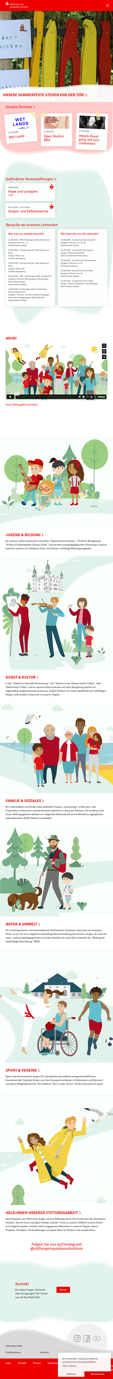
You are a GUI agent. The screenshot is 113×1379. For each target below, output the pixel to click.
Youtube (96, 1338)
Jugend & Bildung (23, 535)
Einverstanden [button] (97, 1374)
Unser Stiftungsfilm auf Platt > (22, 404)
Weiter (63, 1289)
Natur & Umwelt (21, 924)
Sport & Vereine (21, 1070)
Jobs (8, 1363)
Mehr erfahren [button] (69, 1366)
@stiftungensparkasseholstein (56, 1248)
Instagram (77, 1338)
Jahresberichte (14, 1346)
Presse (37, 1363)
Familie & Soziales (23, 801)
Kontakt (22, 1363)
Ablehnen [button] (71, 1374)
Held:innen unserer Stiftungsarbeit (42, 1213)
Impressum (54, 1363)
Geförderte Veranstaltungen (29, 179)
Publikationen (13, 1352)
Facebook (86, 1338)
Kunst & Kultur (20, 677)
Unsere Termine (19, 107)
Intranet (44, 1352)
